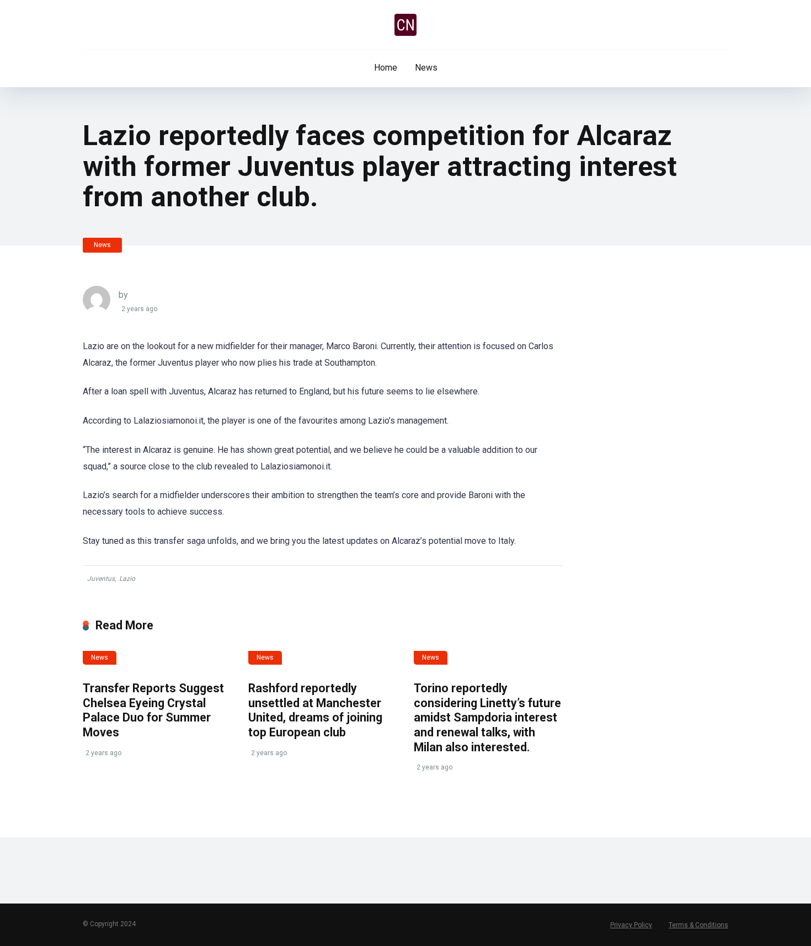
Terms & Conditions (698, 925)
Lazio (127, 578)
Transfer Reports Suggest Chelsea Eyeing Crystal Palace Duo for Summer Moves (153, 710)
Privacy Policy (631, 925)
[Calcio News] (405, 25)
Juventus (101, 578)
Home (385, 67)
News (426, 67)
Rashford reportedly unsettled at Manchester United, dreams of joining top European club (315, 710)
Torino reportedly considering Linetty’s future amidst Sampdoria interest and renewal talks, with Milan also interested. (487, 717)
